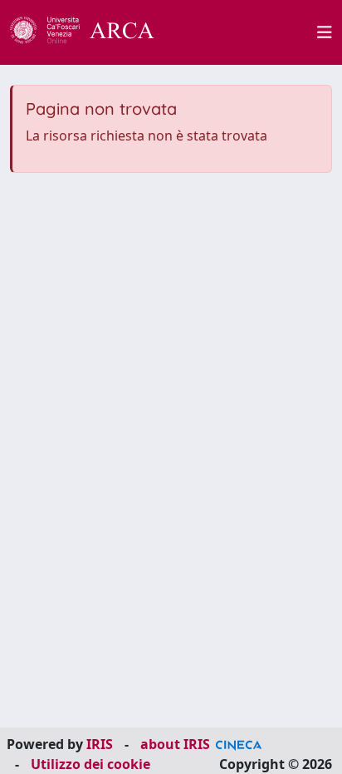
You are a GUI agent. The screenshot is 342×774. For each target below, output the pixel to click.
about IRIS (175, 744)
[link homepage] (91, 32)
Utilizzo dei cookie (90, 764)
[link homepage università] (245, 32)
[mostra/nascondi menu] (324, 32)
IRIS (99, 744)
